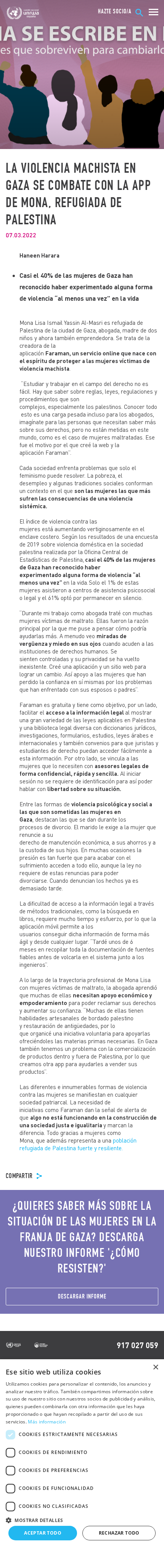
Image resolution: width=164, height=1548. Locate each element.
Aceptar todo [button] (42, 1533)
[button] (82, 1519)
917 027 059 (137, 1345)
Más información (47, 1421)
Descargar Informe (82, 1296)
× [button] (155, 1367)
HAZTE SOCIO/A (115, 11)
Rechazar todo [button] (119, 1533)
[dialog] (82, 1453)
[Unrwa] (23, 12)
